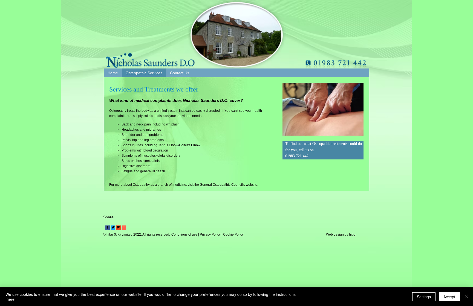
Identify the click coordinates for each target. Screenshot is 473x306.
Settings (424, 296)
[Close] (466, 297)
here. (11, 299)
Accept (449, 296)
